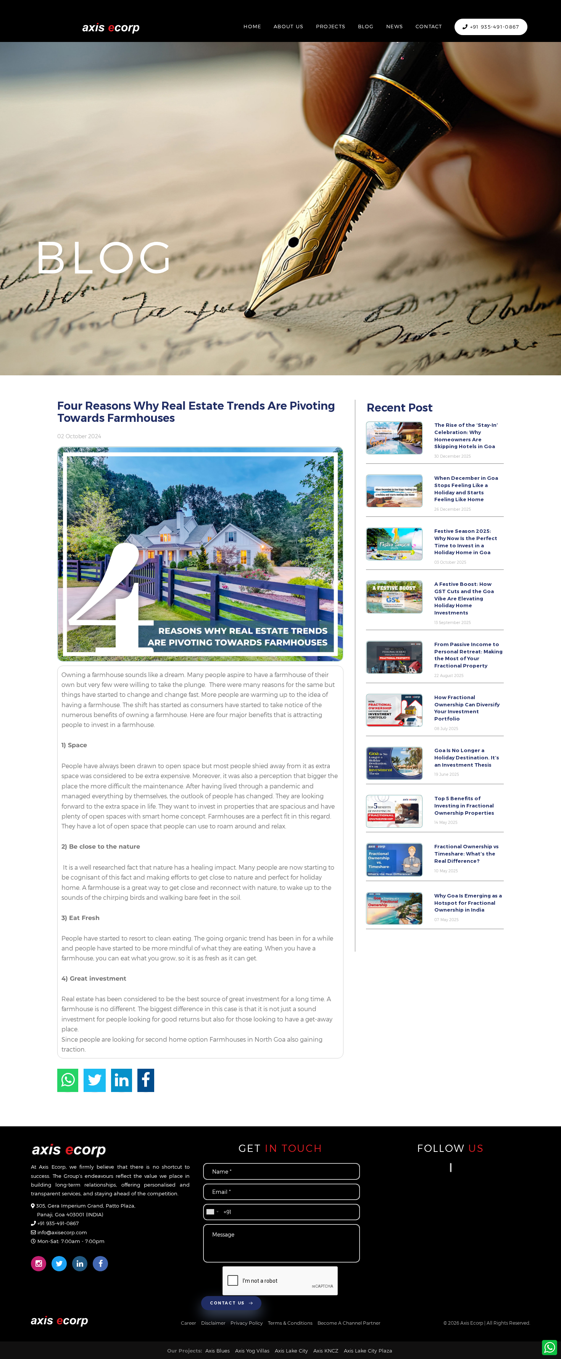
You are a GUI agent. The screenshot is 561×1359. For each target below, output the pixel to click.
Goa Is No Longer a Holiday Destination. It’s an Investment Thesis (466, 757)
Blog (366, 26)
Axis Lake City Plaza (368, 1351)
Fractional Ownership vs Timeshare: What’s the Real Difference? (466, 853)
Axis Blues (217, 1351)
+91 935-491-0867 (493, 27)
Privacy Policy (247, 1323)
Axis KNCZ (326, 1351)
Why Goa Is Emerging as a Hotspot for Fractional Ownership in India (468, 903)
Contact (429, 26)
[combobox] (212, 1212)
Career (189, 1323)
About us (288, 26)
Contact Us (228, 1303)
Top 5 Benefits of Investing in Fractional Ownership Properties (464, 805)
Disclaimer (214, 1323)
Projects (330, 26)
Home (252, 26)
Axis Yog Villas (252, 1351)
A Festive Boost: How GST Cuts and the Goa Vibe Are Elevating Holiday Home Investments (464, 598)
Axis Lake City (291, 1351)
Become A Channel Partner (349, 1323)
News (394, 26)
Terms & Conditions (291, 1323)
